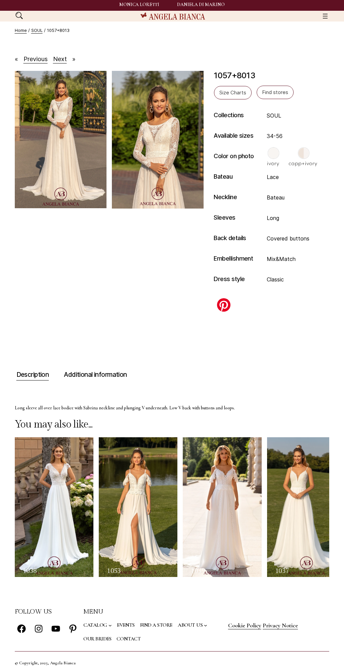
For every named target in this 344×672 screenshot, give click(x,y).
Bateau (223, 176)
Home (21, 30)
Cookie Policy (244, 625)
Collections (229, 115)
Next (60, 58)
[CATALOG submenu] (110, 625)
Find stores (275, 92)
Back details (230, 237)
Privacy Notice (280, 625)
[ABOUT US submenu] (205, 625)
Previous (36, 58)
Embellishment (233, 258)
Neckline (225, 196)
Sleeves (224, 217)
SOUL (37, 30)
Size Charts (232, 92)
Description (32, 374)
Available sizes (233, 135)
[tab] (32, 375)
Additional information (95, 374)
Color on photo (234, 156)
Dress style (229, 278)
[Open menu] (325, 16)
